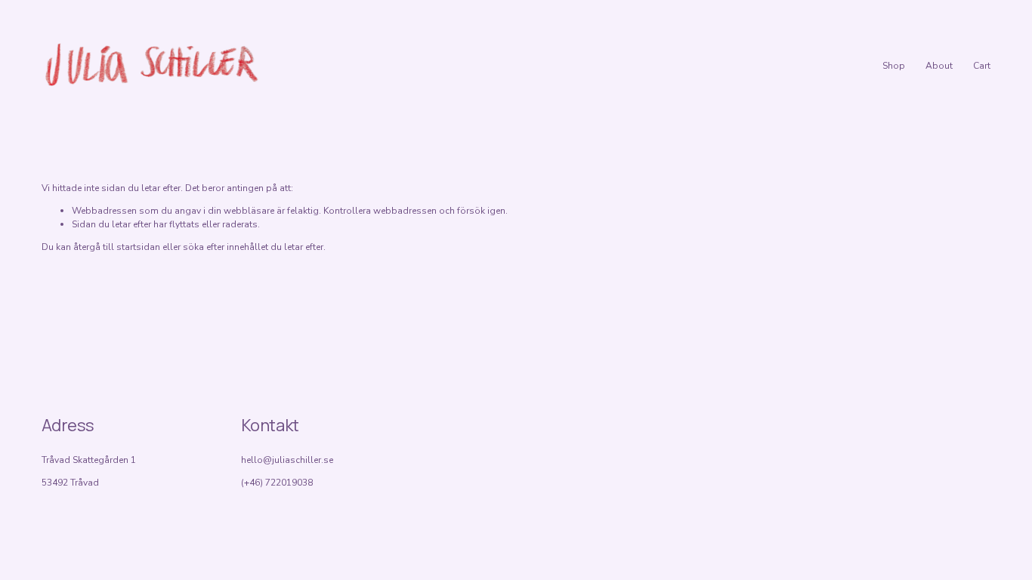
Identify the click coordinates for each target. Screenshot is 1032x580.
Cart (981, 66)
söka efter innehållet (225, 247)
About (939, 66)
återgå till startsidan (116, 247)
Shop (893, 66)
